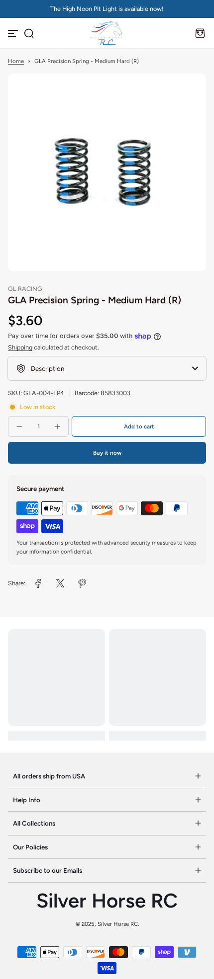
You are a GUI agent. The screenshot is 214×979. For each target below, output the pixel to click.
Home (16, 61)
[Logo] (107, 33)
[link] (38, 583)
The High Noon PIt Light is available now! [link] (107, 8)
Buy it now (107, 452)
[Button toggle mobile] (14, 33)
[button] (29, 33)
